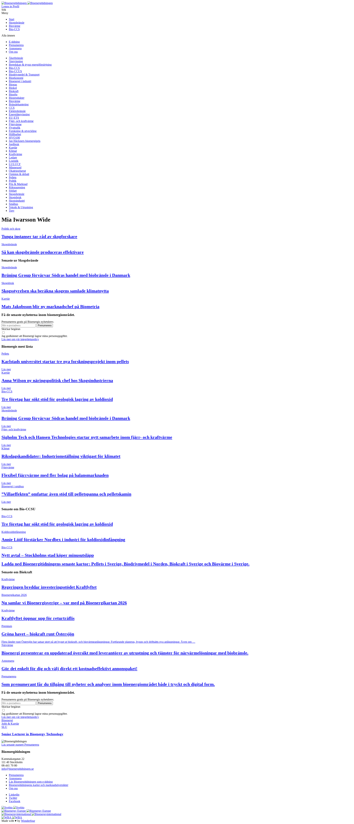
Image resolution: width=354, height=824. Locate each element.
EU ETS (14, 117)
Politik (12, 180)
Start (11, 19)
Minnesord (15, 167)
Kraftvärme (15, 154)
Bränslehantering (19, 104)
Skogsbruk (15, 197)
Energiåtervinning (19, 114)
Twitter (13, 797)
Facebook (14, 801)
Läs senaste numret (12, 744)
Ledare (13, 157)
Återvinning (16, 61)
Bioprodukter (16, 97)
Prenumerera (16, 45)
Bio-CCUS (15, 71)
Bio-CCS (14, 29)
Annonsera (15, 48)
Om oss (13, 51)
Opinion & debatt (19, 174)
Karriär (13, 147)
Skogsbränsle (16, 22)
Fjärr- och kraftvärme (21, 121)
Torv (11, 210)
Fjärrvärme (15, 124)
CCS (12, 107)
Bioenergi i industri (20, 81)
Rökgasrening (17, 187)
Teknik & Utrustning (21, 207)
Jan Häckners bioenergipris (24, 140)
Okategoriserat (17, 170)
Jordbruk (14, 144)
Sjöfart (13, 190)
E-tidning (14, 41)
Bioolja (13, 94)
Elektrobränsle (17, 111)
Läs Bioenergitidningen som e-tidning (31, 781)
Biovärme (14, 25)
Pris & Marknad (18, 184)
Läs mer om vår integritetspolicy (20, 339)
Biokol (13, 87)
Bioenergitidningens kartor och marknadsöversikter (38, 785)
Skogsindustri (17, 200)
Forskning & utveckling (23, 131)
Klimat (13, 150)
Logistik (13, 160)
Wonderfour (28, 820)
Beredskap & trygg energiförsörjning (30, 64)
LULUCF (15, 164)
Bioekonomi (16, 77)
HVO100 (14, 137)
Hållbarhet (15, 134)
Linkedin (14, 794)
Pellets (12, 177)
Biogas (13, 84)
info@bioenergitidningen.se (17, 768)
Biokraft (13, 91)
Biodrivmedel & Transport (24, 74)
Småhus (13, 204)
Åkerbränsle (16, 58)
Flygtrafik (14, 127)
